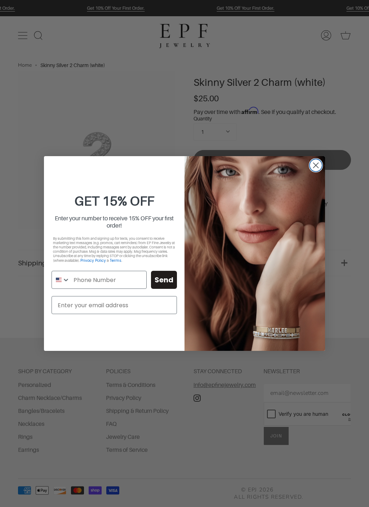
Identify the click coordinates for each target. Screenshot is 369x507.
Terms (115, 260)
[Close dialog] (316, 165)
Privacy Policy (93, 260)
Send (164, 280)
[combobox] (61, 279)
